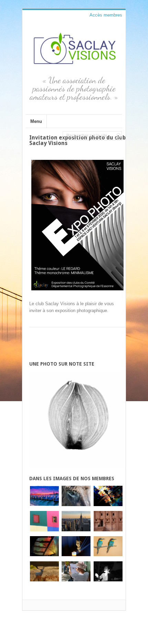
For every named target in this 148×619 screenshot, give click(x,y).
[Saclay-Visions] (74, 65)
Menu (36, 121)
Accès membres (105, 15)
